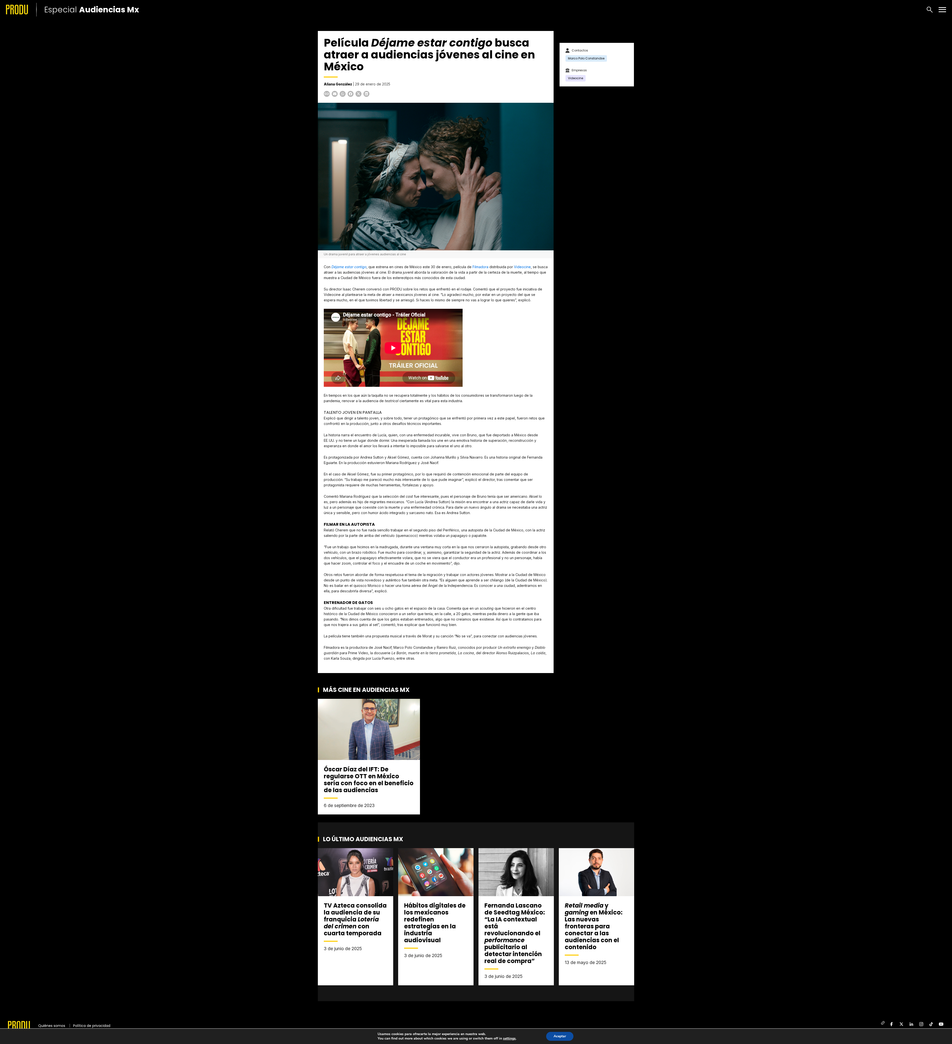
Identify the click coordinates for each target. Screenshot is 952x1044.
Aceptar (560, 1036)
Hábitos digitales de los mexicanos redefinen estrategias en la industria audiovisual (435, 922)
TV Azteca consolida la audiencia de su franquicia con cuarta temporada (355, 919)
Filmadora (480, 267)
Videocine (522, 267)
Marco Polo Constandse (586, 58)
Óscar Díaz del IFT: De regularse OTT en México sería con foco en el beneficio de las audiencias (369, 779)
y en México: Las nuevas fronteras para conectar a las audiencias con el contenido (594, 926)
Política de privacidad (91, 1025)
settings (509, 1038)
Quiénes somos (51, 1025)
